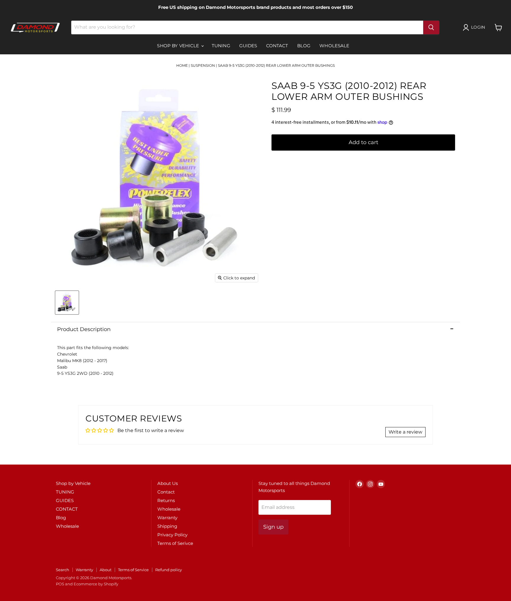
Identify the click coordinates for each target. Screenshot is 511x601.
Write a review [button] (405, 432)
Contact (166, 492)
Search (62, 569)
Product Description (84, 329)
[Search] (431, 27)
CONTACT (277, 45)
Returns (166, 500)
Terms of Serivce (175, 543)
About (105, 569)
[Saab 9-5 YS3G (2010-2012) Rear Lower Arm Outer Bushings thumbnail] (67, 302)
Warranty (167, 517)
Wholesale (334, 45)
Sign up (273, 527)
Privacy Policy (172, 535)
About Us (167, 483)
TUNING (221, 45)
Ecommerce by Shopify (96, 584)
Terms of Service (133, 569)
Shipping (167, 526)
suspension (203, 65)
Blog (304, 45)
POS (60, 584)
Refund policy (168, 569)
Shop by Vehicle (178, 45)
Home (182, 65)
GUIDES (248, 45)
